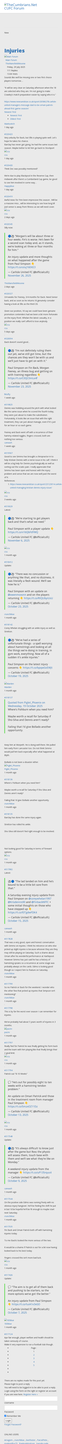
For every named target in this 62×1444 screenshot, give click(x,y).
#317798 (8, 1008)
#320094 (8, 338)
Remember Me (14, 1416)
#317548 (8, 1136)
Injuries (14, 50)
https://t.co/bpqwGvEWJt (37, 667)
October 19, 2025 (18, 676)
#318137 (8, 697)
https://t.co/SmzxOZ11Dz (23, 1106)
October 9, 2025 (17, 1181)
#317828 (8, 938)
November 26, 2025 (19, 275)
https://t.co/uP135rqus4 (37, 1172)
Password (9, 1411)
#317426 (8, 1275)
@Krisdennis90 (16, 902)
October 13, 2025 (18, 1114)
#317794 (8, 1070)
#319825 (8, 404)
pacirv (7, 1032)
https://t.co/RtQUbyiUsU (38, 598)
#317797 (8, 1042)
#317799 (8, 983)
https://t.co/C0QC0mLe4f (22, 378)
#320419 (8, 196)
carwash (8, 442)
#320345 (8, 224)
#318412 (8, 562)
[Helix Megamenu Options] (56, 6)
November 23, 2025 (19, 386)
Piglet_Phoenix (11, 769)
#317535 (8, 1226)
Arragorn (8, 1440)
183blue (8, 1323)
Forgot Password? (12, 1424)
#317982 (8, 869)
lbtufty (7, 394)
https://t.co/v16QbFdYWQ (23, 532)
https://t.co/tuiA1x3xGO (26, 1304)
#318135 (8, 814)
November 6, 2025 (19, 540)
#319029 (8, 506)
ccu (5, 155)
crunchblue (9, 614)
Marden (8, 687)
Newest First (16, 115)
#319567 (8, 453)
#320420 (8, 165)
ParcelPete (42, 1440)
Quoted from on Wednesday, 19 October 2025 (26, 704)
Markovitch (9, 123)
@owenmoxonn (17, 594)
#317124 (8, 1334)
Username (9, 1402)
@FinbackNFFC (40, 902)
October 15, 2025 (18, 920)
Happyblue (9, 186)
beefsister (30, 1440)
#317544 (8, 1198)
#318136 (8, 779)
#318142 (8, 624)
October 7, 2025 (17, 1312)
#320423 (8, 134)
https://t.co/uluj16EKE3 (21, 267)
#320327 (8, 293)
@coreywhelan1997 (40, 898)
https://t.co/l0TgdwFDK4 (22, 912)
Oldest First (15, 118)
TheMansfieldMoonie (14, 283)
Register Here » (30, 1394)
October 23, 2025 (18, 606)
